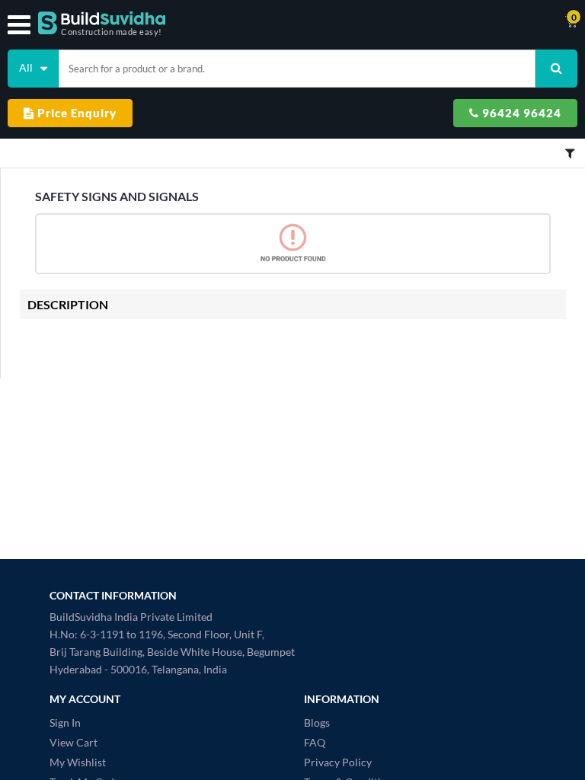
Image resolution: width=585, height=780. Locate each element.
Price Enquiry (75, 113)
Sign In (65, 722)
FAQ (314, 742)
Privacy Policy (338, 762)
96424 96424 (520, 113)
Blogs (317, 722)
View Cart (74, 742)
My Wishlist (78, 762)
